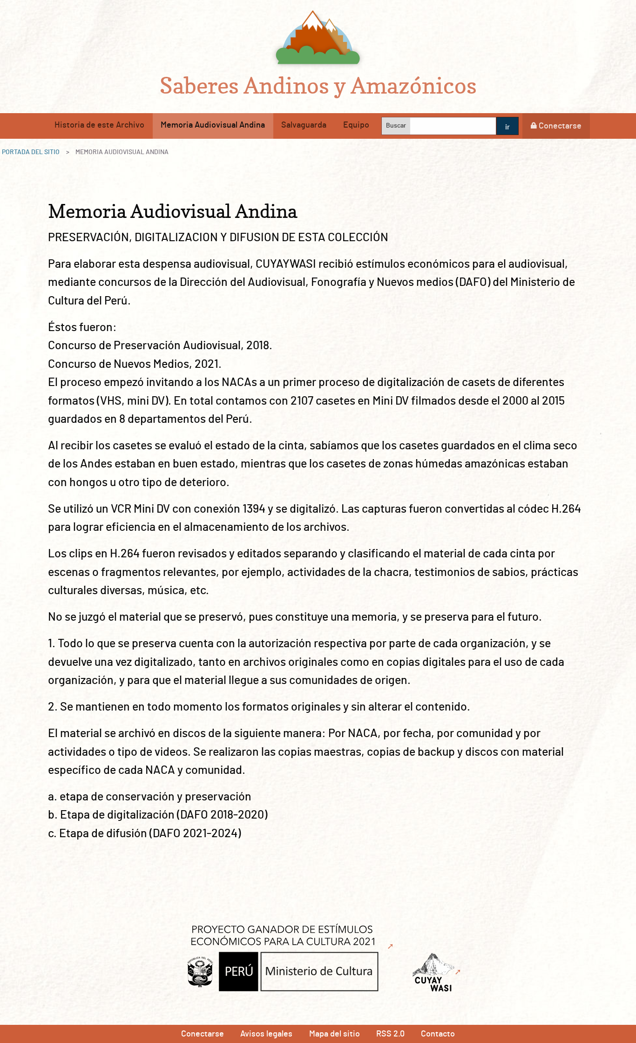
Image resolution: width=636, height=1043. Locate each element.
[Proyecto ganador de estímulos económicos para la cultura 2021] (288, 946)
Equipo (356, 125)
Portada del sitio (31, 152)
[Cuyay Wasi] (438, 972)
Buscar (396, 125)
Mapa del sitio (334, 1034)
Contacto (438, 1034)
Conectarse (560, 126)
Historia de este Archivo (99, 125)
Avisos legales (266, 1034)
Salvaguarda (303, 125)
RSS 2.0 (390, 1034)
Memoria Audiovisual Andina (213, 125)
